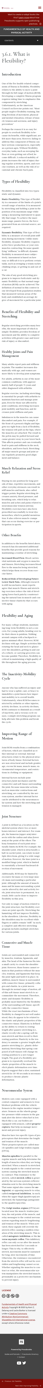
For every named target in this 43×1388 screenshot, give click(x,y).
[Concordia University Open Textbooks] (8, 8)
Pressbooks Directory (30, 1354)
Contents (9, 40)
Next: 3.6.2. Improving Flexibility (27, 1386)
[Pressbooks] (21, 1342)
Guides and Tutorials (12, 1354)
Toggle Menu (39, 8)
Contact (22, 1357)
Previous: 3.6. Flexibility (13, 1381)
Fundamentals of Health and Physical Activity (22, 31)
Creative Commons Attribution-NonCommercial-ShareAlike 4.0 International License (18, 1316)
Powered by (21, 1349)
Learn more (24, 17)
